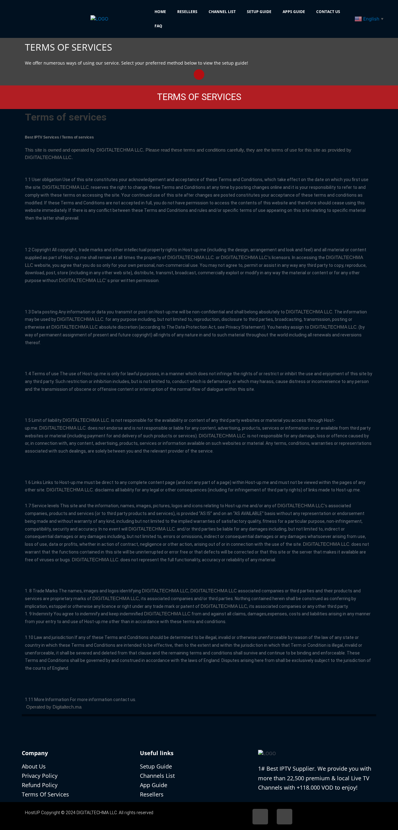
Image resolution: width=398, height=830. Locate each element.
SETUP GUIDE (259, 11)
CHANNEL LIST (222, 11)
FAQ (158, 26)
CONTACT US (328, 11)
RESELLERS (187, 11)
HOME (160, 11)
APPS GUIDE (294, 11)
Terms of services (66, 117)
